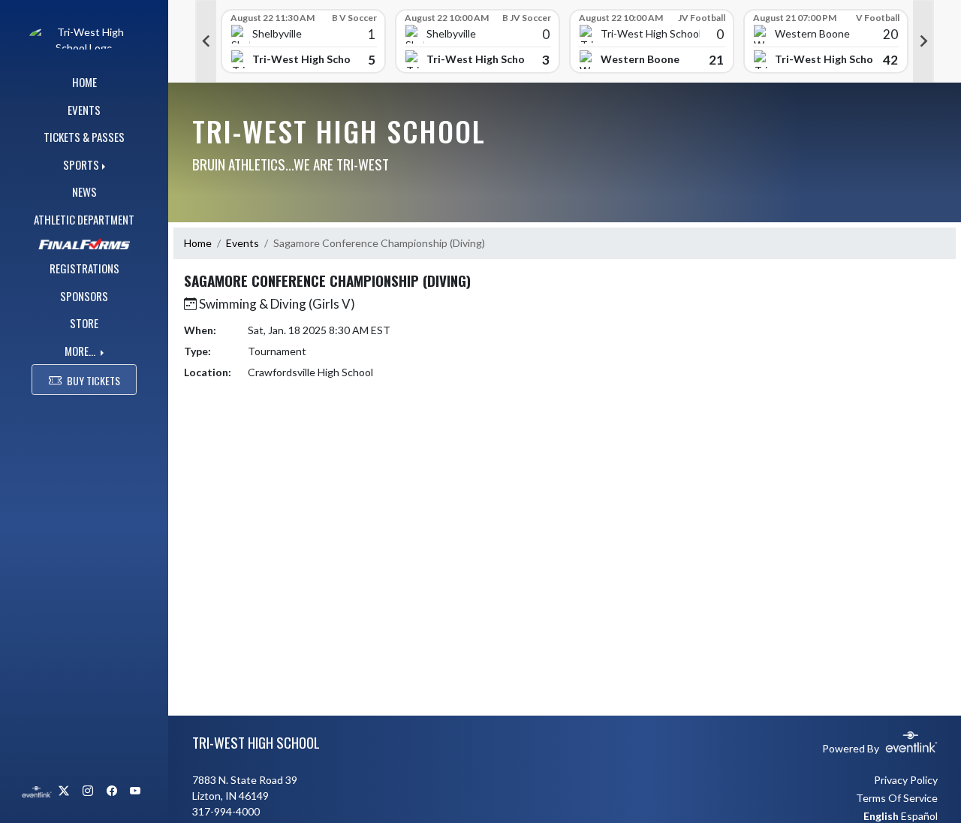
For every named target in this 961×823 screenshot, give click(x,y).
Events (242, 243)
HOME (84, 82)
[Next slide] (923, 41)
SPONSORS (84, 296)
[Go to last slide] (205, 41)
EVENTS (84, 109)
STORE (84, 323)
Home (198, 243)
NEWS (84, 191)
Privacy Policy (906, 779)
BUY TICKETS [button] (93, 380)
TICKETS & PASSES (84, 136)
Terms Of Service (897, 797)
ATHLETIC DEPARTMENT (84, 219)
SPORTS (81, 164)
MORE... (81, 350)
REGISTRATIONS (84, 268)
